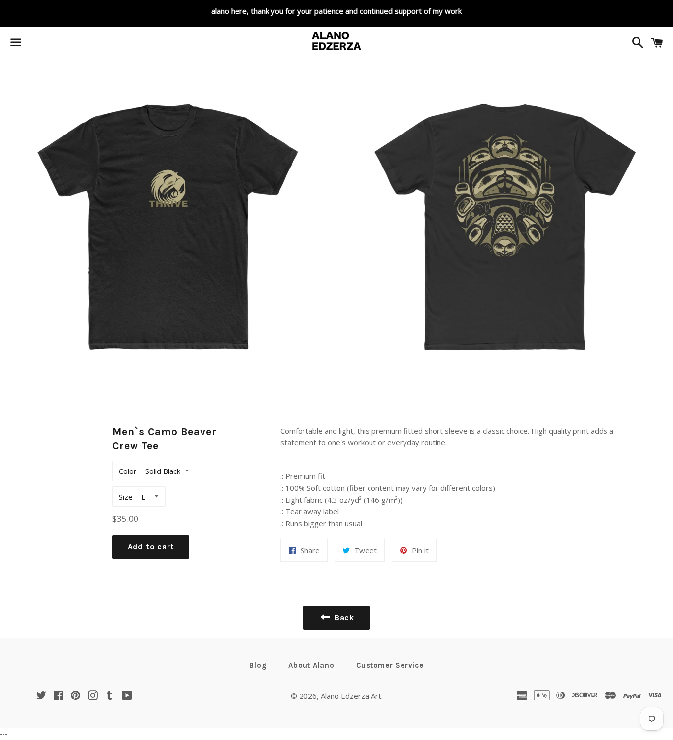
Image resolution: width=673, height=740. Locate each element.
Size (126, 497)
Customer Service (390, 665)
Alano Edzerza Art (351, 696)
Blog (258, 665)
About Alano (311, 665)
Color (127, 471)
